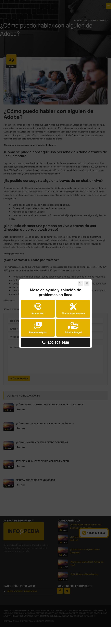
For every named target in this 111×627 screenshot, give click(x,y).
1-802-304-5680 (57, 342)
